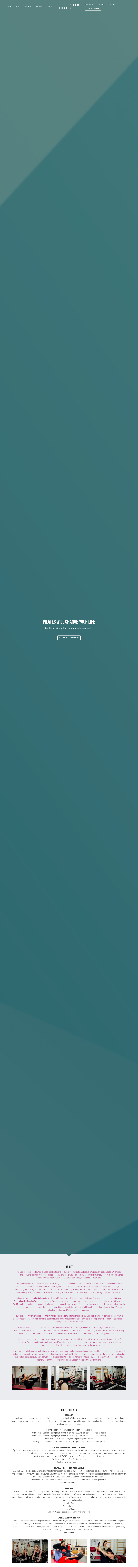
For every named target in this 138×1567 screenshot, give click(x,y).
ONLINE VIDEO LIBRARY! (69, 638)
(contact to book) (99, 1433)
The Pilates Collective (80, 1272)
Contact (76, 1512)
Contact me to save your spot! (69, 1462)
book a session (93, 8)
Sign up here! (69, 1532)
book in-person (74, 1430)
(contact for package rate (96, 1441)
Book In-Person (54, 1512)
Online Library (24, 1523)
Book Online (66, 1512)
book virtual (86, 1430)
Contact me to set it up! (69, 1482)
